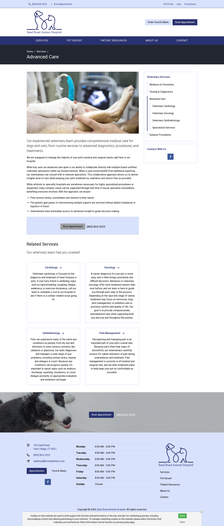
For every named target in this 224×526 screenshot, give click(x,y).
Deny (182, 522)
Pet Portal (168, 4)
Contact (182, 40)
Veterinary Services (158, 77)
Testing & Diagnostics (161, 91)
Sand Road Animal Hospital (111, 509)
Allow (182, 516)
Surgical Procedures (160, 134)
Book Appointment (185, 22)
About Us (152, 40)
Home (30, 51)
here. (132, 522)
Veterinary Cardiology (163, 106)
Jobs (178, 4)
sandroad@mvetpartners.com (49, 461)
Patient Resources (114, 40)
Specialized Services (163, 127)
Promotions (190, 4)
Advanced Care (157, 98)
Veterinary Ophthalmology (166, 120)
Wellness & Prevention (161, 84)
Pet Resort (74, 40)
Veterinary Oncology (163, 113)
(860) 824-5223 (96, 226)
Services (42, 40)
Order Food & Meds (158, 22)
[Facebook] (170, 157)
